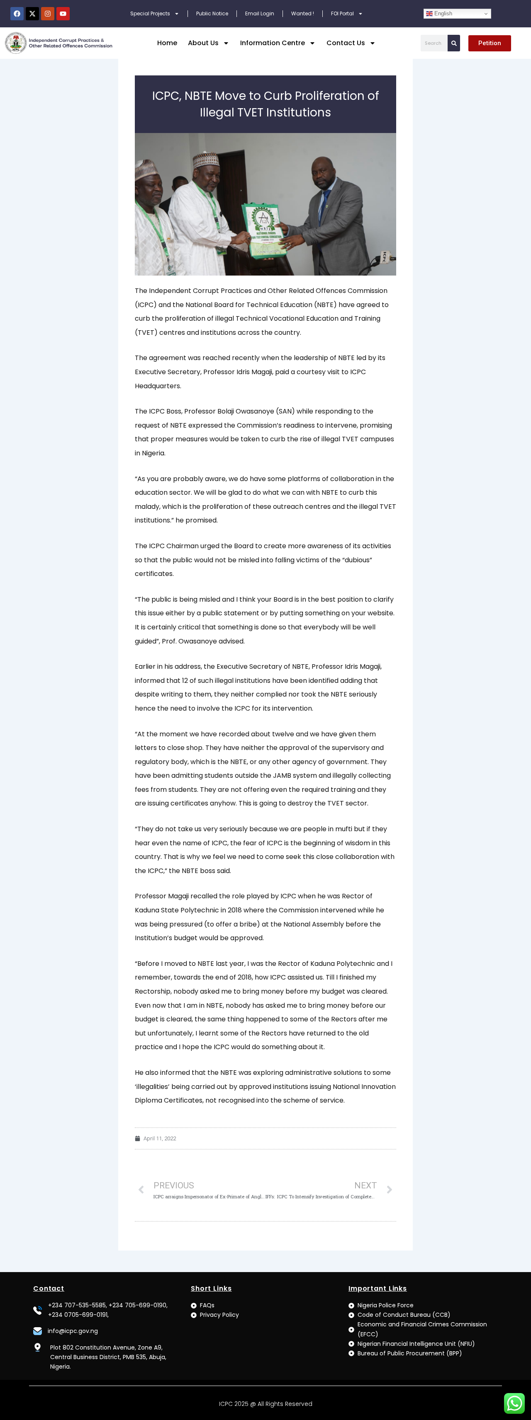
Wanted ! (302, 13)
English (442, 13)
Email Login (259, 13)
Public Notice (212, 13)
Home (167, 43)
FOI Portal (342, 13)
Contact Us (345, 43)
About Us (203, 43)
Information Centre (272, 43)
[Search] (454, 43)
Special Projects (150, 13)
